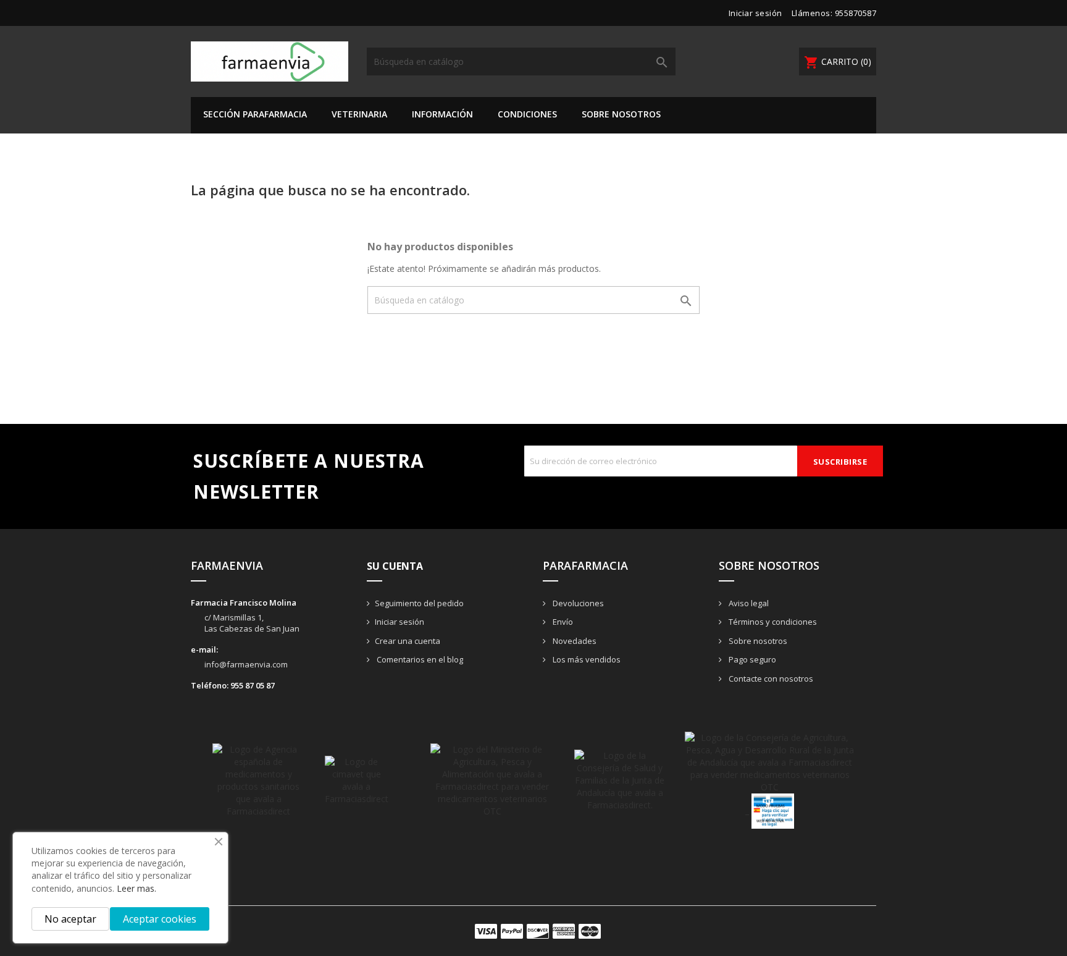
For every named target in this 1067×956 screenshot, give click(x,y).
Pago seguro (751, 659)
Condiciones (527, 114)
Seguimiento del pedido (419, 603)
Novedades (573, 640)
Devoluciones (577, 603)
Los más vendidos (586, 659)
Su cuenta (395, 566)
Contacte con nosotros (770, 678)
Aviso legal (748, 603)
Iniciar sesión (399, 621)
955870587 (856, 13)
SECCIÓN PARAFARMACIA (255, 114)
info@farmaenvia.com (246, 664)
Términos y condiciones (772, 621)
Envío (562, 621)
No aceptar (70, 919)
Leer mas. (136, 888)
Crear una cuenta (407, 640)
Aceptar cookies (159, 919)
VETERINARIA (359, 114)
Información (442, 114)
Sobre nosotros (621, 114)
